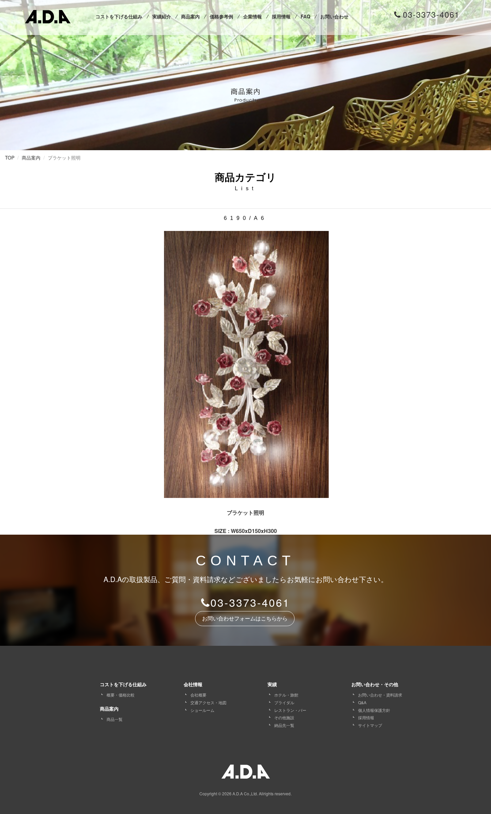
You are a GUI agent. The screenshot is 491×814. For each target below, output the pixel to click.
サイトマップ (370, 725)
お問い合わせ (334, 16)
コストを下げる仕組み (119, 16)
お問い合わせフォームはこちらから (245, 618)
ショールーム (202, 710)
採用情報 (281, 16)
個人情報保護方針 (374, 710)
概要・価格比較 (121, 695)
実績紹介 (161, 16)
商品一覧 (115, 719)
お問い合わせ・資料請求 (380, 695)
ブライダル (284, 702)
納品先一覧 (284, 725)
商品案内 (190, 16)
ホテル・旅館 (286, 695)
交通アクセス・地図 (208, 702)
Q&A (362, 702)
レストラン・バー (290, 710)
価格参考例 (221, 16)
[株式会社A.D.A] (47, 15)
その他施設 (284, 717)
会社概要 (198, 695)
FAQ (305, 16)
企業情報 (252, 16)
